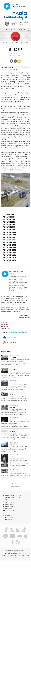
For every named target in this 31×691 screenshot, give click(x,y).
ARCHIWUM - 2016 (24, 43)
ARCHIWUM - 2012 (9, 250)
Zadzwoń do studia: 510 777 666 (12, 495)
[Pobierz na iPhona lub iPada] (26, 534)
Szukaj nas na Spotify (19, 30)
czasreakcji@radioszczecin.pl (19, 332)
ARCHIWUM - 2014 (9, 245)
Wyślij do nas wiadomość (22, 30)
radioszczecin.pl (8, 504)
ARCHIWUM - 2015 (9, 242)
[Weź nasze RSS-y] (18, 540)
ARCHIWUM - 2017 (9, 237)
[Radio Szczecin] (15, 15)
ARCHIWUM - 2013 (9, 247)
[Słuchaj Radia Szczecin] (7, 6)
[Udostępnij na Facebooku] (11, 61)
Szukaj (24, 30)
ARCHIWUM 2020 (9, 229)
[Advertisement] (15, 578)
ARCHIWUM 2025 (9, 217)
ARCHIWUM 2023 (9, 222)
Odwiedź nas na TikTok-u (17, 30)
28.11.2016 (15, 49)
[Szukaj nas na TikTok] (24, 527)
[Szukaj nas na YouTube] (12, 534)
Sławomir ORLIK (15, 56)
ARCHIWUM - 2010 (9, 255)
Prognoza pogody (9, 502)
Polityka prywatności (12, 555)
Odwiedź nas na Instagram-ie (14, 30)
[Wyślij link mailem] (19, 61)
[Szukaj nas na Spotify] (5, 534)
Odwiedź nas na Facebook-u (9, 30)
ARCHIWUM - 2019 (9, 232)
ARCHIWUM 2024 (9, 219)
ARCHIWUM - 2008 (9, 260)
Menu (28, 30)
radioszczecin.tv (8, 508)
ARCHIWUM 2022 (9, 224)
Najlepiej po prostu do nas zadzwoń (7, 30)
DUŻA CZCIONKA (8, 517)
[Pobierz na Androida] (19, 534)
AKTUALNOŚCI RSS (12, 342)
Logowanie (7, 515)
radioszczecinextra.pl (9, 506)
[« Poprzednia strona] (7, 484)
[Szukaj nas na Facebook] (6, 527)
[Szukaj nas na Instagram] (18, 527)
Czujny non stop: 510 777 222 (12, 497)
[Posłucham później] (16, 69)
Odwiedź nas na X (12, 30)
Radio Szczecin (6, 43)
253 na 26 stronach (15, 486)
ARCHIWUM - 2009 (9, 257)
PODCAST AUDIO (11, 337)
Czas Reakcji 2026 (9, 214)
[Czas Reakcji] (15, 36)
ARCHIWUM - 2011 (9, 252)
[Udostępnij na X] (15, 61)
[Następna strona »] (23, 484)
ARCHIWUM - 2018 (9, 234)
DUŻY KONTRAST (8, 519)
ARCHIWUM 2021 (9, 227)
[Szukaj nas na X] (12, 527)
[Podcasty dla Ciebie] (12, 540)
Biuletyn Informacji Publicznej (11, 511)
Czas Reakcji (15, 43)
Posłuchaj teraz (8, 513)
